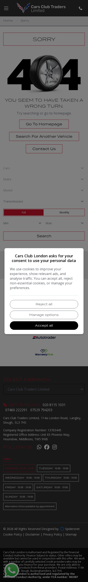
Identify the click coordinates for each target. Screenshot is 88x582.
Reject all (44, 304)
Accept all (44, 325)
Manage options (44, 315)
